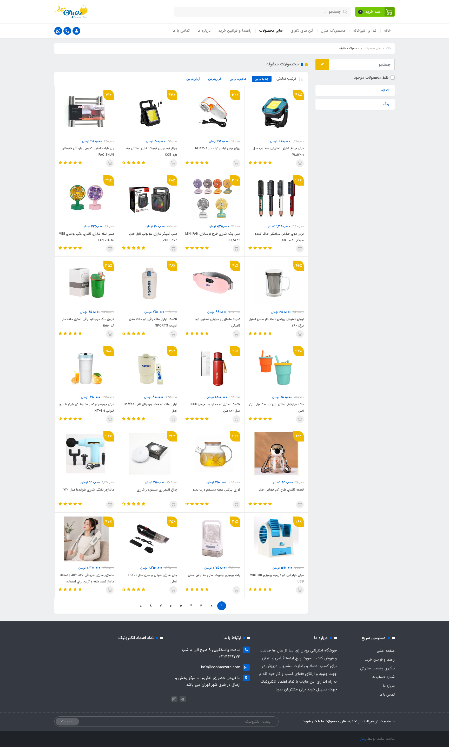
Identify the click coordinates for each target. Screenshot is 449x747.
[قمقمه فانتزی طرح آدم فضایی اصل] (276, 453)
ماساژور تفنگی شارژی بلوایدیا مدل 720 (88, 489)
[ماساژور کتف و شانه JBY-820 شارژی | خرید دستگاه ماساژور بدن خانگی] (86, 539)
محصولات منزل (333, 31)
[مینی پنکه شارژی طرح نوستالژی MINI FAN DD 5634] (213, 197)
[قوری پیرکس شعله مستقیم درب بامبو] (213, 453)
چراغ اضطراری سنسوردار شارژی (157, 489)
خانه (387, 31)
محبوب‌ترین (238, 79)
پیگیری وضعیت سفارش (377, 668)
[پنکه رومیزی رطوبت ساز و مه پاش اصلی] (213, 539)
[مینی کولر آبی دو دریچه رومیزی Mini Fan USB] (276, 539)
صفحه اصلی (386, 651)
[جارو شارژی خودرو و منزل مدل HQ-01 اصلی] (149, 539)
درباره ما (203, 31)
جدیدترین (262, 79)
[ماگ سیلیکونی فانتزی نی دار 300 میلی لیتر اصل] (276, 368)
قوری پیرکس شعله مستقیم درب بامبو (216, 489)
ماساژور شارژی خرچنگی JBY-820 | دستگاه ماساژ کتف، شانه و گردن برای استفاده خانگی (87, 581)
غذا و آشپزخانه (364, 31)
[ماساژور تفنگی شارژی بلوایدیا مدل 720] (86, 453)
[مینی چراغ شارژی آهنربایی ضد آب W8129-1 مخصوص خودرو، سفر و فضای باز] (276, 112)
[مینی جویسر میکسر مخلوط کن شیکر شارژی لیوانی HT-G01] (86, 368)
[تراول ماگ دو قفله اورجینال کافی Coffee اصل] (149, 368)
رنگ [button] (386, 104)
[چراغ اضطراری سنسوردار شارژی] (149, 453)
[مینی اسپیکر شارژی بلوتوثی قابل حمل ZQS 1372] (149, 197)
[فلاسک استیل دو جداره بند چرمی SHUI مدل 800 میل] (213, 368)
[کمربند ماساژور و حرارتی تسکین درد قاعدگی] (213, 283)
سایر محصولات (271, 31)
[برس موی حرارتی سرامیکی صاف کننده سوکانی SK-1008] (276, 197)
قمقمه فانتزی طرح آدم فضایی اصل (281, 489)
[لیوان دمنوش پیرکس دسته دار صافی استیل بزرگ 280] (276, 283)
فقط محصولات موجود (371, 77)
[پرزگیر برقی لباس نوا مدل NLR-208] (213, 112)
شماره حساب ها (383, 677)
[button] (375, 12)
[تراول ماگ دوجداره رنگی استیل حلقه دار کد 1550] (86, 283)
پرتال (362, 739)
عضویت (67, 721)
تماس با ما (181, 31)
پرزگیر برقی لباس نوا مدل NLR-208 (217, 148)
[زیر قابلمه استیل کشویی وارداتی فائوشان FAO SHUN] (86, 112)
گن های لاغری (301, 31)
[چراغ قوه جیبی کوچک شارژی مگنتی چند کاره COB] (149, 112)
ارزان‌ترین (193, 79)
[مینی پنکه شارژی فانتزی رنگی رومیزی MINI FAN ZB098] (86, 197)
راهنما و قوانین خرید (234, 31)
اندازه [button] (385, 90)
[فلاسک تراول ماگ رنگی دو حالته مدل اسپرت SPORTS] (149, 283)
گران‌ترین (214, 79)
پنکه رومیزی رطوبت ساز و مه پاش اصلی (214, 575)
